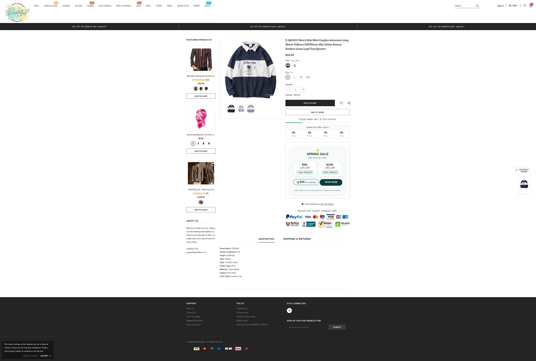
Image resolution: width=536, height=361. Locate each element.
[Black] (209, 143)
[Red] (206, 89)
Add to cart (201, 96)
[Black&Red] (204, 143)
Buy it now (317, 112)
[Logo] (17, 12)
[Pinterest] (289, 310)
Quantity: (289, 84)
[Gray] (201, 89)
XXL (308, 77)
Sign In (500, 6)
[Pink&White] (193, 143)
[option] (89, 26)
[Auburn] (196, 89)
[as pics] (201, 202)
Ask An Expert (327, 204)
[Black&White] (198, 143)
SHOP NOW (331, 182)
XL (301, 77)
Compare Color (271, 95)
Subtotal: (289, 95)
